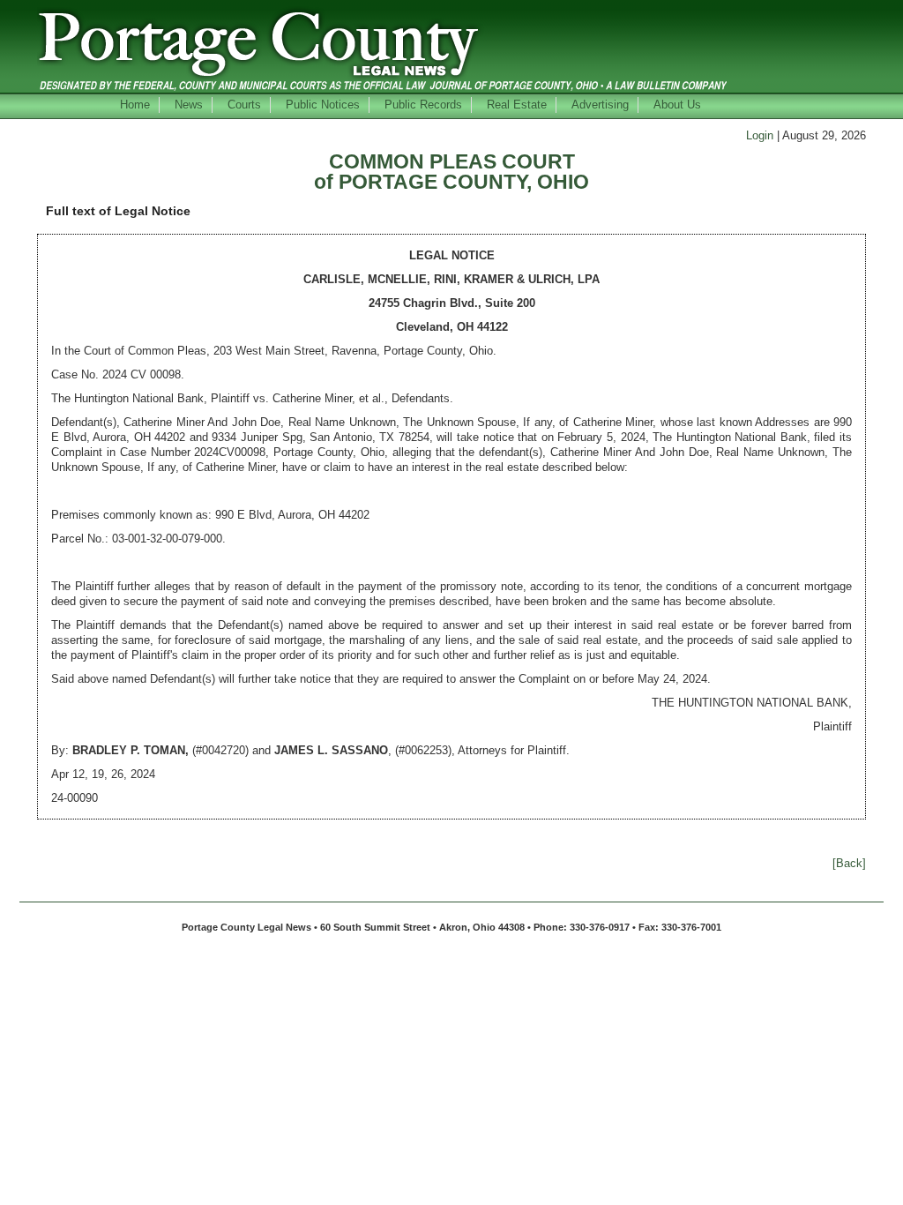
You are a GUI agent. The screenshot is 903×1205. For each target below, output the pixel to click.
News (189, 104)
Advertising (600, 104)
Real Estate (517, 104)
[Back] (849, 863)
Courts (244, 104)
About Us (677, 104)
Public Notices (323, 104)
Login (759, 135)
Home (135, 104)
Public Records (423, 104)
